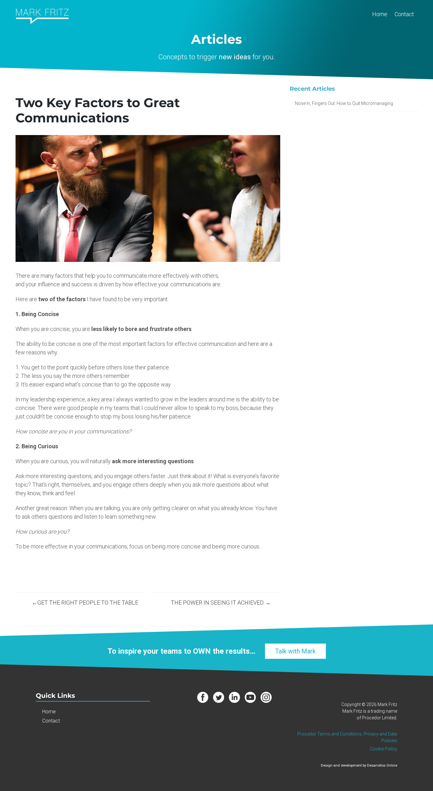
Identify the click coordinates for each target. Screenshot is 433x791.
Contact (404, 14)
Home (379, 14)
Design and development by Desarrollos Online (359, 765)
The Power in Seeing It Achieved (217, 602)
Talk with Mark (295, 651)
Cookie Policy (383, 748)
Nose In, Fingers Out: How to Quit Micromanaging (344, 103)
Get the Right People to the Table (87, 602)
